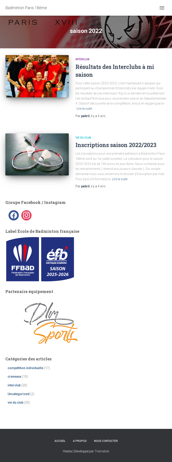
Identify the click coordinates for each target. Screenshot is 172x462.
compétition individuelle (25, 368)
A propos (80, 441)
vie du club (83, 137)
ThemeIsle (102, 451)
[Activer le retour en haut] (163, 453)
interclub (82, 59)
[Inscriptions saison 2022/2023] (37, 154)
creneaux (14, 376)
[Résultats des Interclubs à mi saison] (37, 76)
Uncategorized (19, 394)
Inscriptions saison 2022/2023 (115, 145)
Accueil (59, 441)
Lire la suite (84, 108)
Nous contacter (106, 441)
